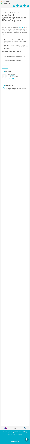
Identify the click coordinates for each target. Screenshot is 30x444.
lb (14, 6)
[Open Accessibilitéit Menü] (27, 440)
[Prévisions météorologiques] (17, 5)
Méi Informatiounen (15, 441)
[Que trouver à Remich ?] (21, 5)
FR (19, 27)
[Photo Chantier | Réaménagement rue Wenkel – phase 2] (5, 76)
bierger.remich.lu (1, 6)
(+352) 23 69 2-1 (12, 75)
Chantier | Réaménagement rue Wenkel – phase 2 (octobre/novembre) (16, 89)
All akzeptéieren (10, 438)
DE (22, 27)
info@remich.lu (11, 78)
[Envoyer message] (24, 5)
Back (5, 67)
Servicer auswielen (19, 438)
